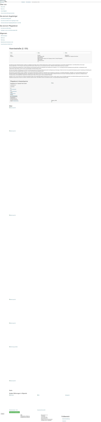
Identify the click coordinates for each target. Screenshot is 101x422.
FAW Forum (3, 37)
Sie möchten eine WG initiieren (6, 28)
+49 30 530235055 (13, 91)
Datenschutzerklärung (66, 418)
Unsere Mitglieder (4, 11)
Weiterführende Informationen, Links (7, 42)
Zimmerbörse (28, 2)
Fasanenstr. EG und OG (41, 410)
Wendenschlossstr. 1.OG (13, 410)
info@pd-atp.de (12, 93)
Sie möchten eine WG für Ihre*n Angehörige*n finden (9, 20)
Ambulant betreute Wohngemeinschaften (7, 13)
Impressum (64, 420)
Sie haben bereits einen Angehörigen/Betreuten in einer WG (11, 22)
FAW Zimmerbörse (4, 35)
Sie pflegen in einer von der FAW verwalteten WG (9, 30)
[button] (50, 118)
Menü (6, 1)
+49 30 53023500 (13, 89)
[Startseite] (2, 2)
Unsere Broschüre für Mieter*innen (6, 44)
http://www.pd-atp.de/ (13, 95)
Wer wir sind (3, 6)
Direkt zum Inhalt (3, 0)
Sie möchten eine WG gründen (6, 18)
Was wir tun (3, 8)
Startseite (23, 2)
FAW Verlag (3, 39)
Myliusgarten (67, 395)
